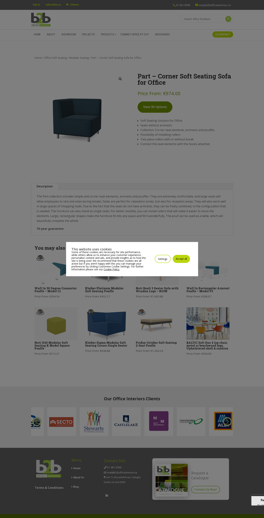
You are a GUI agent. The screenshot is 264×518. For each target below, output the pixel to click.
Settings (162, 259)
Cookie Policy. (112, 269)
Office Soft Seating (55, 57)
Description (45, 186)
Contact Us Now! (205, 489)
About (51, 34)
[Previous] (37, 422)
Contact (224, 34)
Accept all (181, 258)
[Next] (227, 422)
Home (37, 34)
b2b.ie (36, 4)
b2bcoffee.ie (53, 4)
